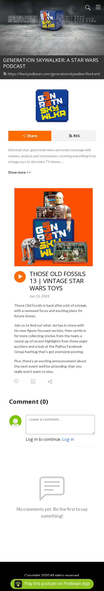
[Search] (87, 7)
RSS (76, 135)
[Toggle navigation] (98, 7)
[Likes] (16, 381)
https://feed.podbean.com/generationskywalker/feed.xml (54, 73)
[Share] (50, 381)
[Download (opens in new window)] (33, 381)
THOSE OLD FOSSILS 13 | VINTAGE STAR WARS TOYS (58, 281)
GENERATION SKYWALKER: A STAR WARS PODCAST (50, 63)
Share (32, 135)
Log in (68, 439)
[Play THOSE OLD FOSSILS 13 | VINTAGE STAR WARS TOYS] (20, 277)
